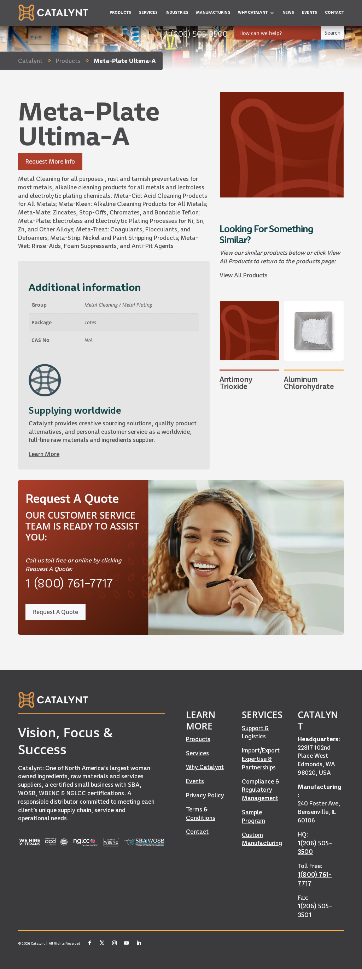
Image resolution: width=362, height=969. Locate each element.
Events (195, 781)
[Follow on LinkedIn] (139, 943)
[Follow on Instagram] (114, 943)
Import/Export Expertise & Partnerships (261, 759)
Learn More (44, 453)
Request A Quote (55, 612)
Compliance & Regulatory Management (260, 790)
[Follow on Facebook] (90, 943)
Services (197, 753)
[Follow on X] (102, 943)
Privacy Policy (205, 795)
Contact (197, 831)
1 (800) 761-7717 (69, 583)
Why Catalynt (205, 766)
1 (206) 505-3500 (196, 34)
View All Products (244, 275)
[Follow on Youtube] (126, 943)
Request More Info (50, 161)
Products (198, 739)
